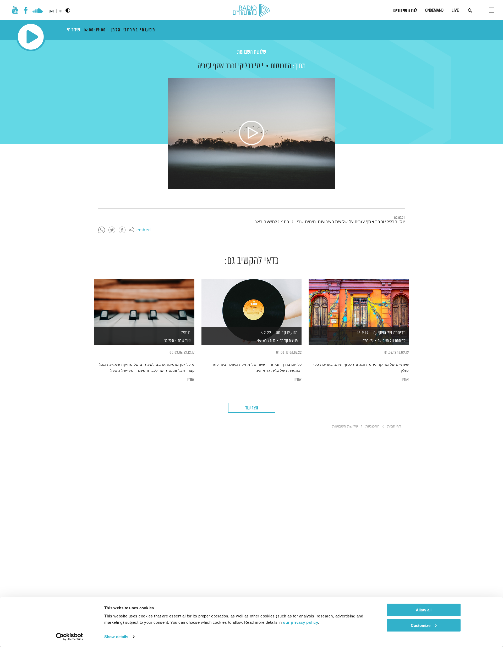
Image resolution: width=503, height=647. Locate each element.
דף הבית (394, 426)
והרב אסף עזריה (217, 66)
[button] (491, 10)
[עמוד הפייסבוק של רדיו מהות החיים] (26, 10)
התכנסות (281, 66)
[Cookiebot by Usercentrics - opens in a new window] (69, 637)
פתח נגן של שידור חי (30, 36)
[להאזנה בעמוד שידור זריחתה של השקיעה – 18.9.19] (359, 303)
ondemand (434, 10)
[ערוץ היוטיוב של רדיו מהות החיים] (15, 10)
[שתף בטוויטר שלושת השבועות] (111, 230)
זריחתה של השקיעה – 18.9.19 (381, 333)
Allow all (423, 610)
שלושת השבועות (251, 52)
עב (60, 11)
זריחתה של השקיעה (391, 341)
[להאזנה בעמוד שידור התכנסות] (251, 133)
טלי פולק (368, 341)
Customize (420, 625)
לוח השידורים (405, 11)
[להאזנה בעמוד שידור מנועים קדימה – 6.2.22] (251, 303)
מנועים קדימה (289, 341)
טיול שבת (184, 341)
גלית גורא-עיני (266, 341)
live (455, 10)
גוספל (186, 333)
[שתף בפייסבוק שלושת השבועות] (122, 230)
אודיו (405, 379)
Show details (116, 636)
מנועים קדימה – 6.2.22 (279, 333)
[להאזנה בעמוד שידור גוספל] (144, 303)
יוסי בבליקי (250, 66)
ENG (51, 11)
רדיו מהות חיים (251, 10)
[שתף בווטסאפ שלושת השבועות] (101, 230)
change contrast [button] (67, 10)
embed (143, 230)
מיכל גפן (168, 341)
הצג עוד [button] (251, 408)
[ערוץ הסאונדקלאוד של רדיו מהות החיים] (37, 11)
